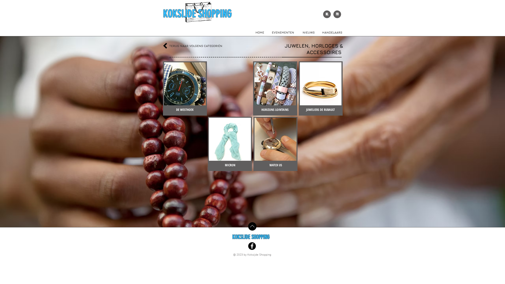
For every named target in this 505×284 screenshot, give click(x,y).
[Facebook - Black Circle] (252, 246)
